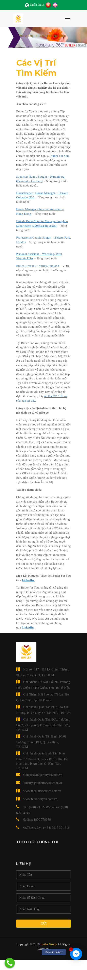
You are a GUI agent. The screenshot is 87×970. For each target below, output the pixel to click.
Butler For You (59, 155)
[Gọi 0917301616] (10, 963)
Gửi (44, 923)
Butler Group (48, 944)
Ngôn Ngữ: (37, 4)
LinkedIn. (28, 627)
